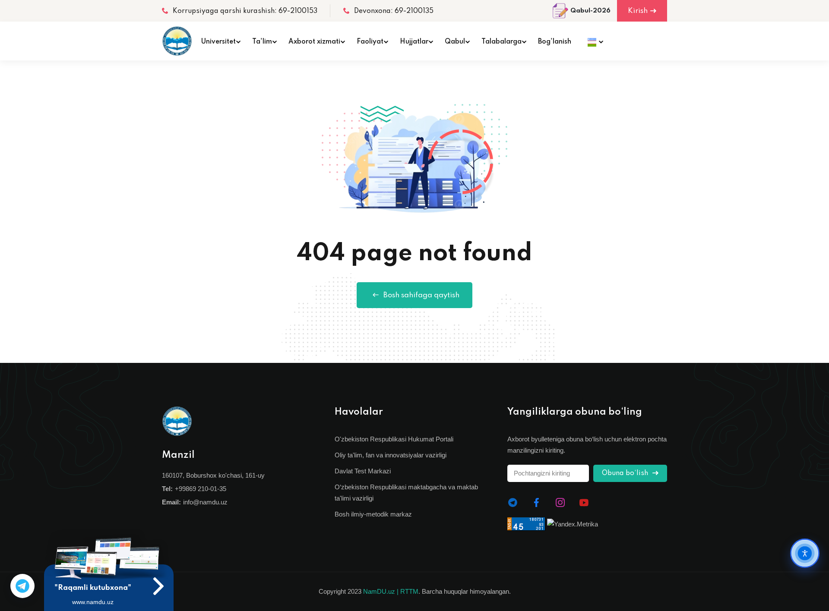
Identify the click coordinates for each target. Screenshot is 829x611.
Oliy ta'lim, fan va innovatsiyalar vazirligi (390, 455)
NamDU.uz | (381, 591)
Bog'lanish (554, 41)
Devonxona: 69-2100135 (393, 11)
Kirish (638, 11)
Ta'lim (262, 41)
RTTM (409, 591)
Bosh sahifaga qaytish (421, 295)
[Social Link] (512, 502)
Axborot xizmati (314, 41)
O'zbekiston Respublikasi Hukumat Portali (394, 439)
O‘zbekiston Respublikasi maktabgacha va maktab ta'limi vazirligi (406, 492)
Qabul (455, 41)
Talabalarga (501, 41)
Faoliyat (370, 41)
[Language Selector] (593, 41)
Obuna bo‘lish (626, 473)
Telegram (22, 586)
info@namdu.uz (205, 502)
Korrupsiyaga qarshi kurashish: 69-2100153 (245, 11)
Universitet (218, 41)
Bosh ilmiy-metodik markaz (373, 514)
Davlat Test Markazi (363, 471)
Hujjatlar (414, 41)
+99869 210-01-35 (200, 488)
